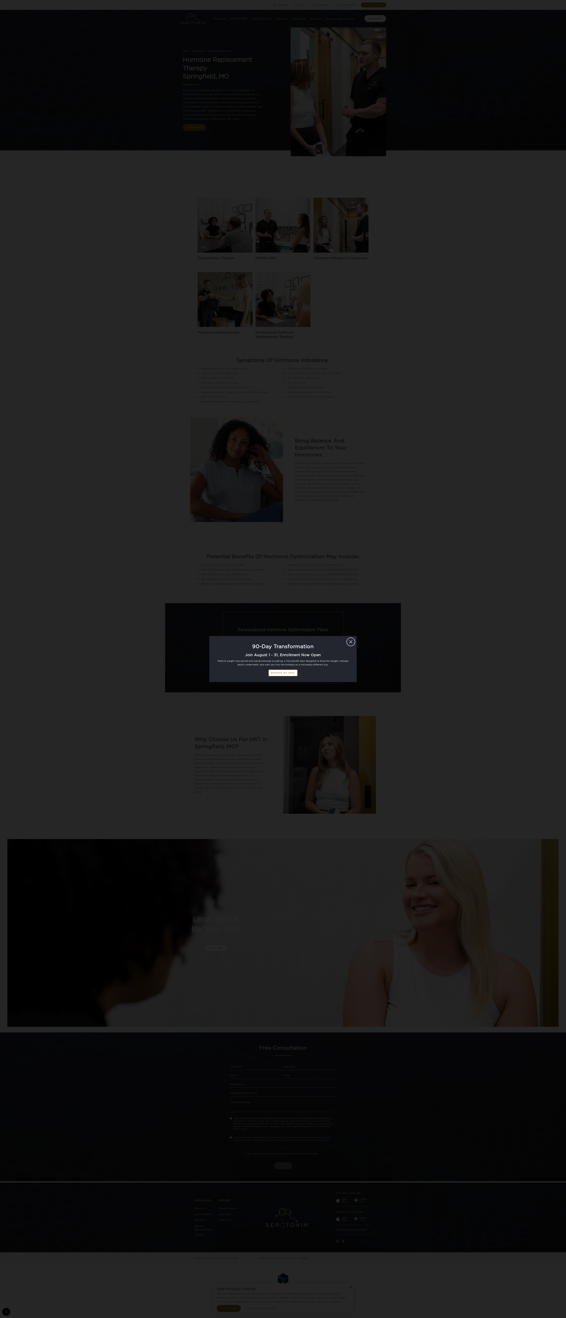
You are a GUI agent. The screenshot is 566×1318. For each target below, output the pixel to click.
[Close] (350, 641)
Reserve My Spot (283, 673)
